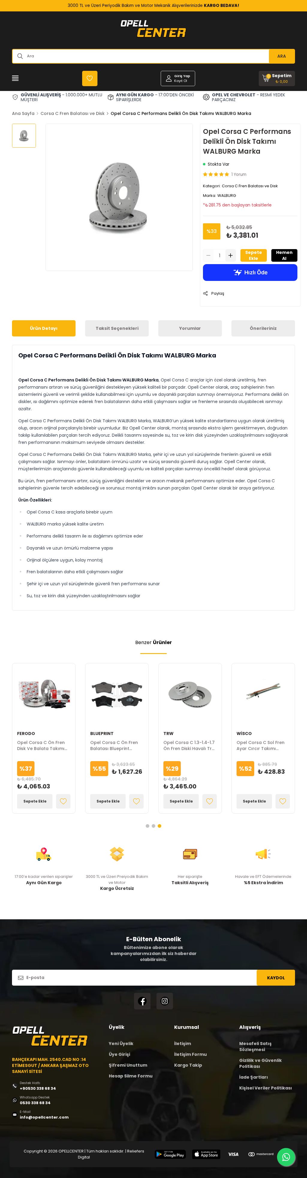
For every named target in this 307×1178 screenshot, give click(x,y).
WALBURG (226, 195)
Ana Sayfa (23, 113)
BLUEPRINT (102, 734)
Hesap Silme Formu (131, 1076)
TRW (168, 734)
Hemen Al (284, 255)
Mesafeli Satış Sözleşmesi (255, 1047)
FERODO (26, 734)
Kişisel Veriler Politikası (265, 1088)
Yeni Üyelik (121, 1044)
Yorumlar (190, 328)
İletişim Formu (190, 1054)
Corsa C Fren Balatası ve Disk (72, 113)
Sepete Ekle (253, 255)
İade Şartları (253, 1077)
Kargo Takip (188, 1065)
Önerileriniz (263, 328)
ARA (281, 56)
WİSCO (244, 734)
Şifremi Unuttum (128, 1065)
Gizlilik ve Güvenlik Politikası (260, 1063)
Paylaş (217, 293)
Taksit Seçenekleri (117, 328)
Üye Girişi (119, 1054)
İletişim (182, 1044)
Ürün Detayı (44, 328)
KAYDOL (276, 978)
